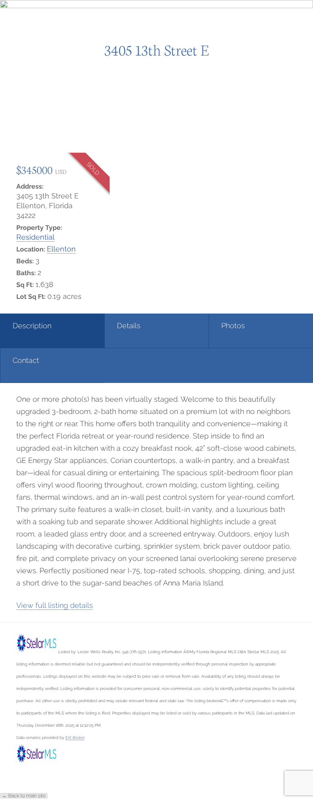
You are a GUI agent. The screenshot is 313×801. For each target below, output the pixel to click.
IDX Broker (75, 737)
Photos (233, 325)
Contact (26, 360)
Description (32, 325)
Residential (35, 237)
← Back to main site (24, 796)
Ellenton (61, 249)
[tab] (52, 331)
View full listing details (54, 605)
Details (129, 325)
